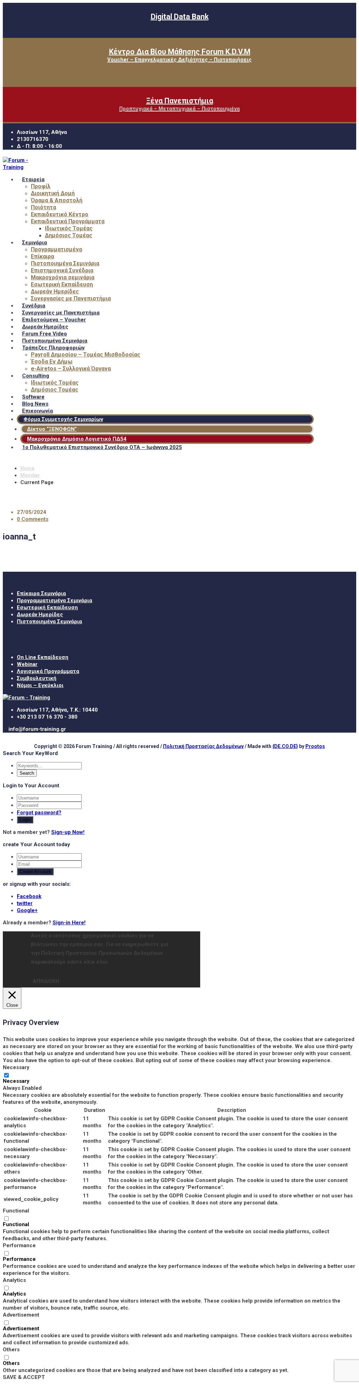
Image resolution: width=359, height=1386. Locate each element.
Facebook (29, 896)
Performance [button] (19, 1245)
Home (27, 468)
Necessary (16, 1081)
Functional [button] (16, 1211)
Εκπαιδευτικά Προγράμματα (67, 221)
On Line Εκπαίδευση (42, 657)
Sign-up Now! (67, 832)
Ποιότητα (43, 207)
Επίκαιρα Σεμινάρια (41, 593)
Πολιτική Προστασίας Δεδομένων (203, 746)
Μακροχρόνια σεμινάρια (62, 277)
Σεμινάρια (34, 242)
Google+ (27, 910)
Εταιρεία (33, 179)
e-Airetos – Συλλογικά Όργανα (71, 368)
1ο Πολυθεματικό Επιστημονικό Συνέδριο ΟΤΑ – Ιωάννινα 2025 (102, 447)
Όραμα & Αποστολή (56, 200)
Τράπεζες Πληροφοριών (53, 348)
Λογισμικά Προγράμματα (48, 671)
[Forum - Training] (24, 167)
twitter (25, 903)
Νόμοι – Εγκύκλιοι (40, 685)
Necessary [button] (16, 1067)
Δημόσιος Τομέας (68, 235)
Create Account (35, 871)
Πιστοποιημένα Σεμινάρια (65, 263)
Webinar (27, 664)
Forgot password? (39, 812)
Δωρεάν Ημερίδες (55, 291)
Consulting (35, 376)
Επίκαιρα (42, 256)
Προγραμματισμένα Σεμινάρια (54, 600)
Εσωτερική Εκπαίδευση (62, 284)
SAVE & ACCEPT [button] (24, 1377)
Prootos (315, 746)
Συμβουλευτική (36, 678)
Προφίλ (40, 186)
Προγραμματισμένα (56, 249)
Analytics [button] (14, 1280)
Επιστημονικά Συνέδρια (62, 270)
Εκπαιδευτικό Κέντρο (59, 214)
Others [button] (11, 1349)
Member (30, 475)
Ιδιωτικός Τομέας (69, 228)
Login (25, 819)
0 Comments (32, 519)
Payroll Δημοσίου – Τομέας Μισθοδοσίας (85, 354)
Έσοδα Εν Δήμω (52, 361)
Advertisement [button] (21, 1315)
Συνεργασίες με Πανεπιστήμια (71, 298)
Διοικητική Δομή (53, 193)
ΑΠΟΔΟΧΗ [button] (46, 981)
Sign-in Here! (69, 922)
